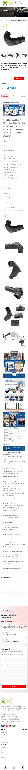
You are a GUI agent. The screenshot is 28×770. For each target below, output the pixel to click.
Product (7, 20)
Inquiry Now (19, 78)
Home (2, 20)
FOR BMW (7, 83)
